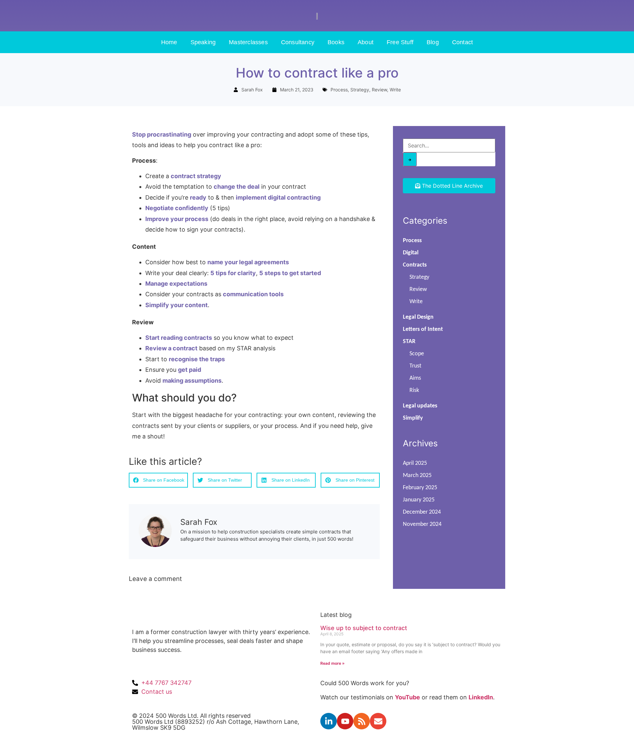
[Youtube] (345, 721)
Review (379, 89)
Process (339, 89)
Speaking (203, 42)
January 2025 (419, 500)
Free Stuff (400, 42)
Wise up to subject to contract (363, 627)
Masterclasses (248, 42)
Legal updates (420, 406)
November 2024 (422, 524)
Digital (410, 253)
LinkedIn (481, 697)
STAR (409, 341)
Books (336, 42)
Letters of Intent (423, 329)
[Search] (410, 159)
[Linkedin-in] (328, 721)
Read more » (332, 663)
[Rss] (361, 721)
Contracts (415, 265)
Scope (416, 354)
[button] (158, 480)
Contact (462, 42)
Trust (415, 366)
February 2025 (420, 488)
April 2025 (415, 463)
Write (395, 89)
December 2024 (422, 512)
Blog (433, 42)
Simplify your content (176, 305)
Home (169, 42)
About (365, 42)
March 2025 (417, 475)
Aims (415, 378)
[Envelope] (378, 721)
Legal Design (418, 317)
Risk (414, 390)
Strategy (359, 89)
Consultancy (297, 42)
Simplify (413, 418)
